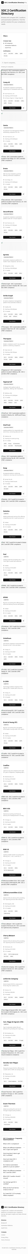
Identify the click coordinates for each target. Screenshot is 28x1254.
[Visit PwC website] (23, 580)
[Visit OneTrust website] (23, 450)
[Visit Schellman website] (23, 664)
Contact (3, 1235)
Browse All (4, 1223)
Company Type (7, 41)
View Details (12, 108)
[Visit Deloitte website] (23, 536)
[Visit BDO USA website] (23, 832)
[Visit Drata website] (23, 194)
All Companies (9, 43)
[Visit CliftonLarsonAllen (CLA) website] (23, 918)
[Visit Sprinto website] (23, 278)
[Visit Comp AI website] (23, 108)
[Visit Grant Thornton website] (23, 1129)
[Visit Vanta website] (23, 151)
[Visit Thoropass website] (23, 364)
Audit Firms (8, 47)
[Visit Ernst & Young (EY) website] (23, 748)
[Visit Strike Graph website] (23, 321)
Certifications (6, 51)
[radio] (3, 43)
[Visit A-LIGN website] (23, 704)
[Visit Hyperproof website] (23, 407)
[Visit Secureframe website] (23, 237)
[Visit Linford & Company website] (23, 1004)
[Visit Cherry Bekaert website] (23, 961)
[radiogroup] (14, 45)
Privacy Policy (4, 1237)
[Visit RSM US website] (23, 875)
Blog (25, 2)
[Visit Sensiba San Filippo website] (23, 1086)
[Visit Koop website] (23, 493)
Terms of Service (5, 1240)
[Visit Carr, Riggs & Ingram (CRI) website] (23, 1045)
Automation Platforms (10, 45)
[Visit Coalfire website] (23, 791)
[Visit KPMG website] (23, 620)
